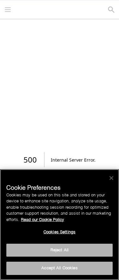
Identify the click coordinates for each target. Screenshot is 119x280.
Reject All (59, 250)
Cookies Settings (59, 232)
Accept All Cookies (59, 268)
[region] (59, 224)
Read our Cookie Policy (42, 220)
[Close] (111, 178)
